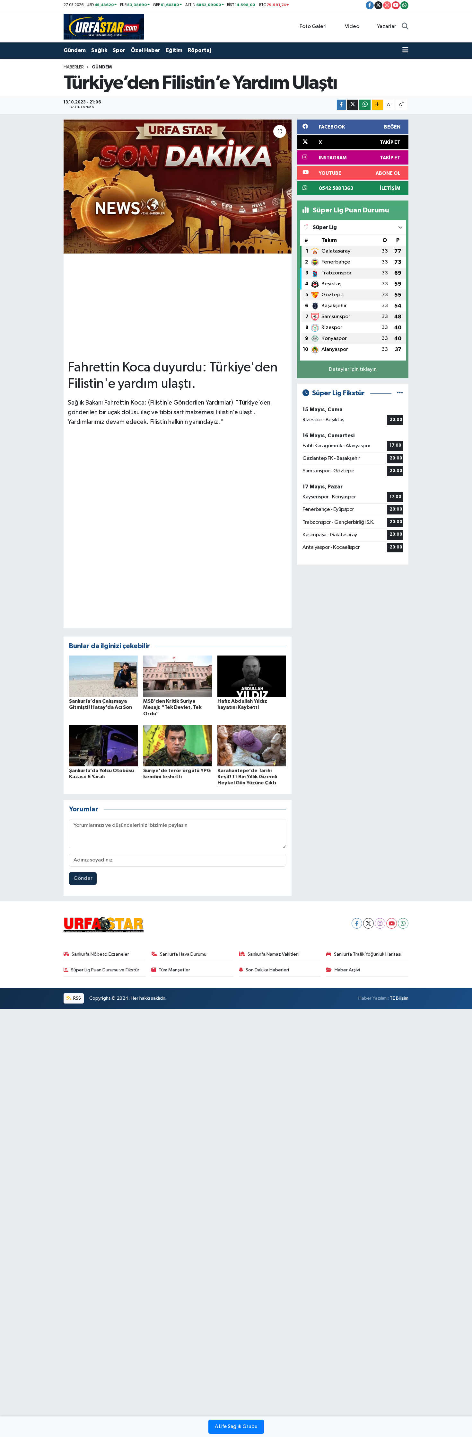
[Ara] (405, 26)
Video (352, 26)
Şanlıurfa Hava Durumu (183, 954)
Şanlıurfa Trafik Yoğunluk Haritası (367, 954)
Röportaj (199, 50)
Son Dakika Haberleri (267, 970)
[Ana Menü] (405, 50)
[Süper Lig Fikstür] (400, 393)
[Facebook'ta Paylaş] (341, 105)
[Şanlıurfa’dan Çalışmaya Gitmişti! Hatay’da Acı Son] (103, 676)
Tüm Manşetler (174, 970)
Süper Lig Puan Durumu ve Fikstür (105, 970)
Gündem (75, 50)
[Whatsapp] (403, 923)
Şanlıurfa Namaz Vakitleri (273, 954)
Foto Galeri (313, 26)
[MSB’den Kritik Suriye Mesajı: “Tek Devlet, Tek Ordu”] (177, 676)
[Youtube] (391, 923)
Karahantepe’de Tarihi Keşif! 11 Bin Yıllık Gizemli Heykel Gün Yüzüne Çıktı (247, 776)
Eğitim (174, 50)
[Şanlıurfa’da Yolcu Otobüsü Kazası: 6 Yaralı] (103, 745)
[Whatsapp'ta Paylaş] (365, 105)
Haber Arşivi (347, 970)
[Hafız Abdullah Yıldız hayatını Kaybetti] (251, 676)
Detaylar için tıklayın (353, 369)
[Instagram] (380, 923)
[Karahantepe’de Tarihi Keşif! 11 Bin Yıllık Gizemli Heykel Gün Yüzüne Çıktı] (251, 745)
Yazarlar (386, 26)
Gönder (83, 878)
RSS (76, 998)
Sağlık (99, 50)
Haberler (74, 67)
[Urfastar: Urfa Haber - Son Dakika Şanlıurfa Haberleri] (104, 26)
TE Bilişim (399, 998)
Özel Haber (145, 50)
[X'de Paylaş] (352, 105)
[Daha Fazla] (377, 105)
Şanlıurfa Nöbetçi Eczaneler (100, 954)
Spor (119, 50)
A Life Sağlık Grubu (236, 1426)
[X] (368, 923)
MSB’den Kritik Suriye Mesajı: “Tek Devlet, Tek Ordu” (172, 707)
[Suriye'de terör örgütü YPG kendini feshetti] (177, 745)
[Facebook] (357, 923)
